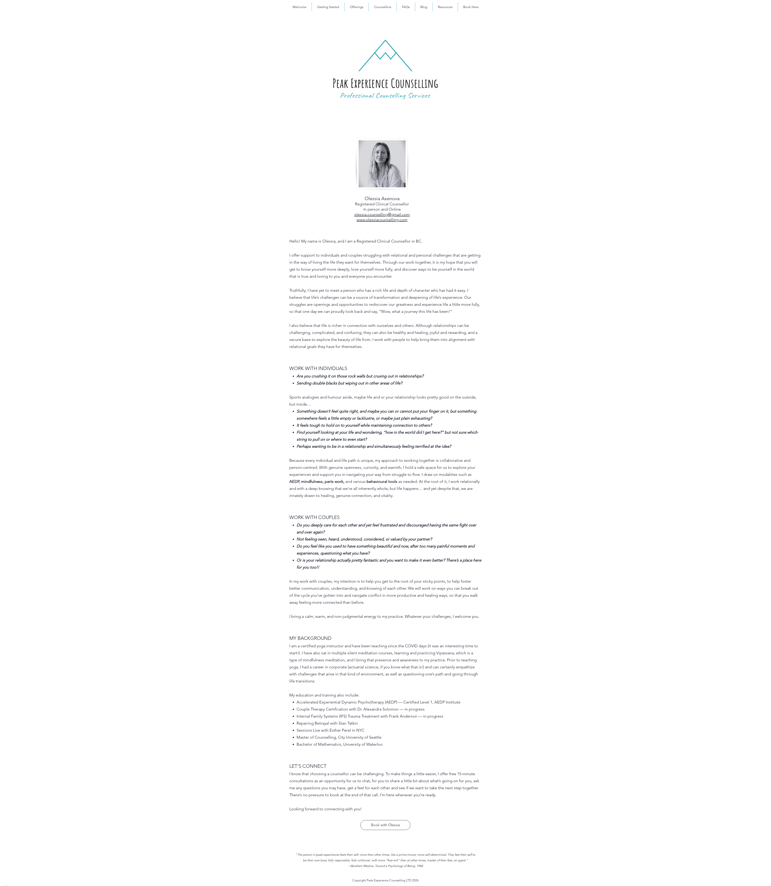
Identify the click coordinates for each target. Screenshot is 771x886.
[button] (357, 6)
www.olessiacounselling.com (382, 219)
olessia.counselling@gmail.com (382, 214)
